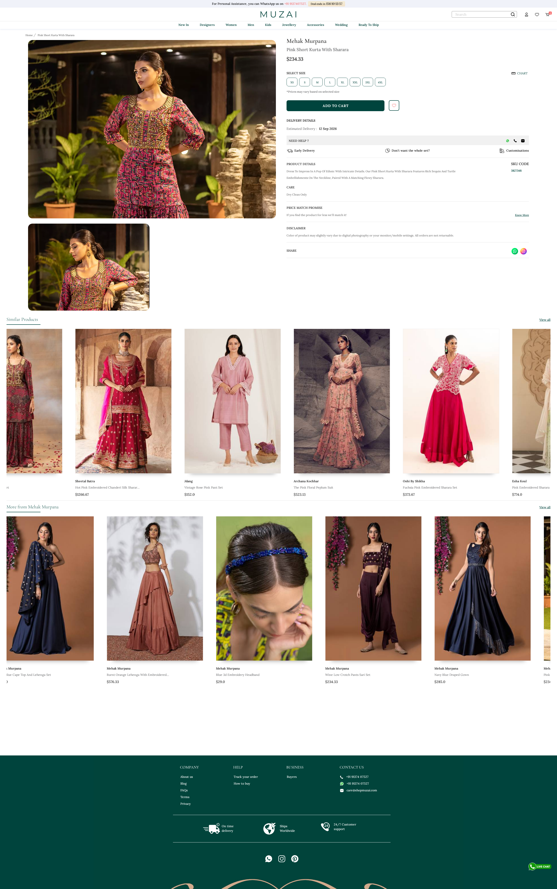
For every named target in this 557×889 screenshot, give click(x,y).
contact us (352, 767)
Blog (183, 783)
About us (186, 777)
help (238, 767)
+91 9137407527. (295, 4)
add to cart (336, 106)
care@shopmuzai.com (362, 790)
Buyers (292, 777)
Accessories (315, 25)
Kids (268, 25)
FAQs (184, 790)
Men (251, 25)
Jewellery (289, 25)
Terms (185, 797)
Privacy (185, 804)
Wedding (341, 25)
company (189, 767)
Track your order (246, 777)
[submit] (394, 105)
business (295, 767)
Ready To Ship (369, 25)
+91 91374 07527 (357, 777)
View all (544, 320)
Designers (207, 25)
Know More (522, 215)
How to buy (242, 783)
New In (183, 25)
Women (231, 25)
